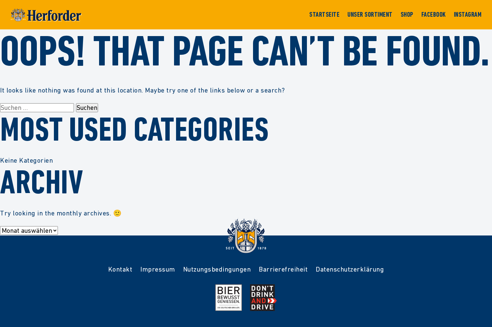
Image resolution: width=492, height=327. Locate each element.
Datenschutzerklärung (350, 269)
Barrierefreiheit (283, 269)
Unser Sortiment (370, 14)
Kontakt (120, 269)
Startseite (324, 14)
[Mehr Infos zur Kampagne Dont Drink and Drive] (263, 297)
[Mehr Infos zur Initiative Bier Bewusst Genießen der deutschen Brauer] (228, 297)
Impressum (157, 269)
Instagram (468, 14)
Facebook (433, 14)
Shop (407, 14)
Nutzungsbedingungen (217, 269)
